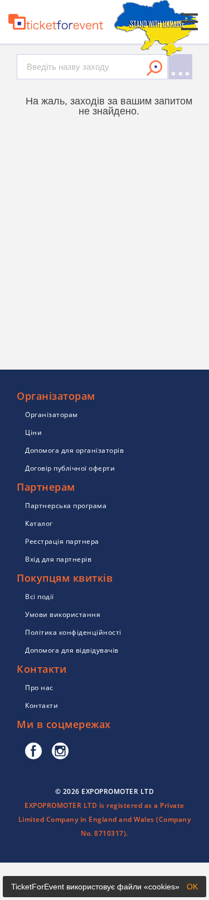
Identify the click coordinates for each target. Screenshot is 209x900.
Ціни (33, 432)
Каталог (39, 523)
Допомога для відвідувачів (72, 650)
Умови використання (62, 614)
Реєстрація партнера (62, 541)
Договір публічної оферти (70, 468)
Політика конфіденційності (73, 632)
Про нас (39, 687)
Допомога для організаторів (74, 450)
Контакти (41, 705)
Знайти (154, 68)
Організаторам (51, 414)
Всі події (39, 596)
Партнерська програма (65, 505)
